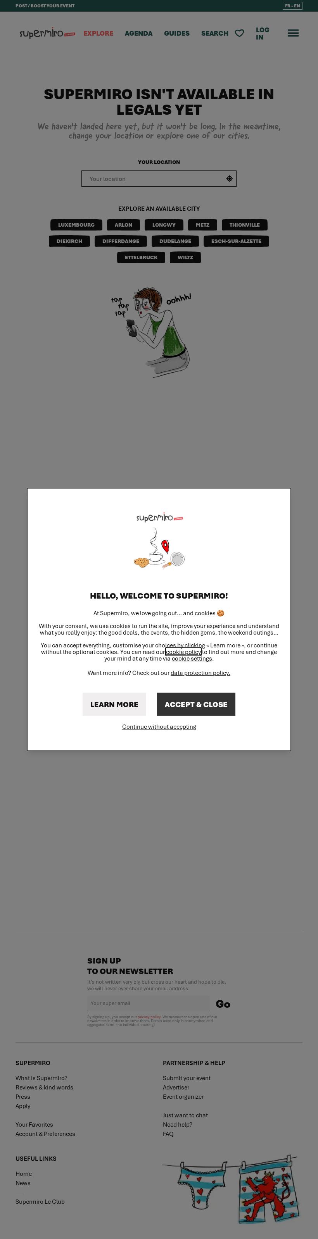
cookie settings (192, 658)
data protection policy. (200, 672)
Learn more (114, 704)
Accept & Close (196, 704)
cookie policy (183, 652)
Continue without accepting (159, 726)
